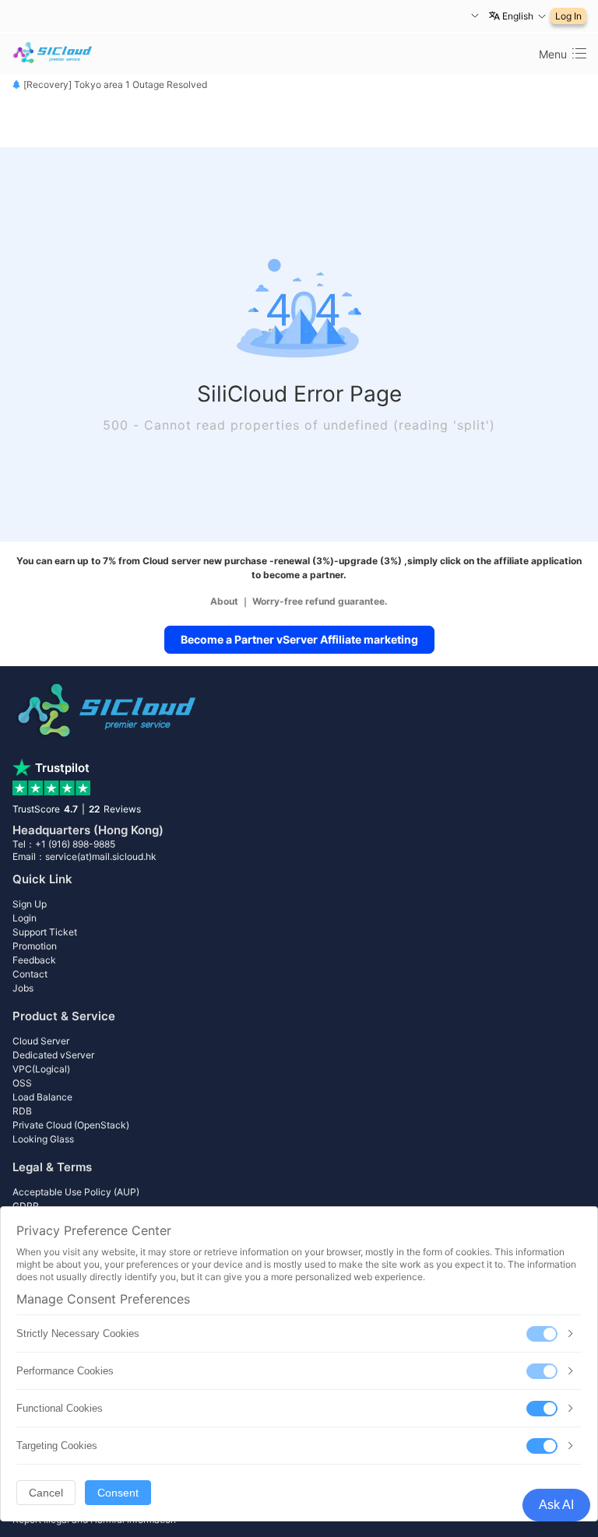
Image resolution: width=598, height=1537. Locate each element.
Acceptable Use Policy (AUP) (75, 1192)
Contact (29, 974)
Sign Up (29, 904)
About (224, 601)
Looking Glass (43, 1139)
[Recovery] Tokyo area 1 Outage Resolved (114, 84)
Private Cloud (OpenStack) (70, 1125)
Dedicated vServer (53, 1055)
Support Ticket (44, 932)
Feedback (34, 960)
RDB (22, 1111)
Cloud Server (40, 1041)
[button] (473, 16)
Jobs (22, 988)
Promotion (34, 946)
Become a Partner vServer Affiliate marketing (299, 639)
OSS (22, 1083)
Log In (568, 16)
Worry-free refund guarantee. (320, 601)
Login (24, 918)
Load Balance (42, 1097)
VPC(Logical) (41, 1069)
